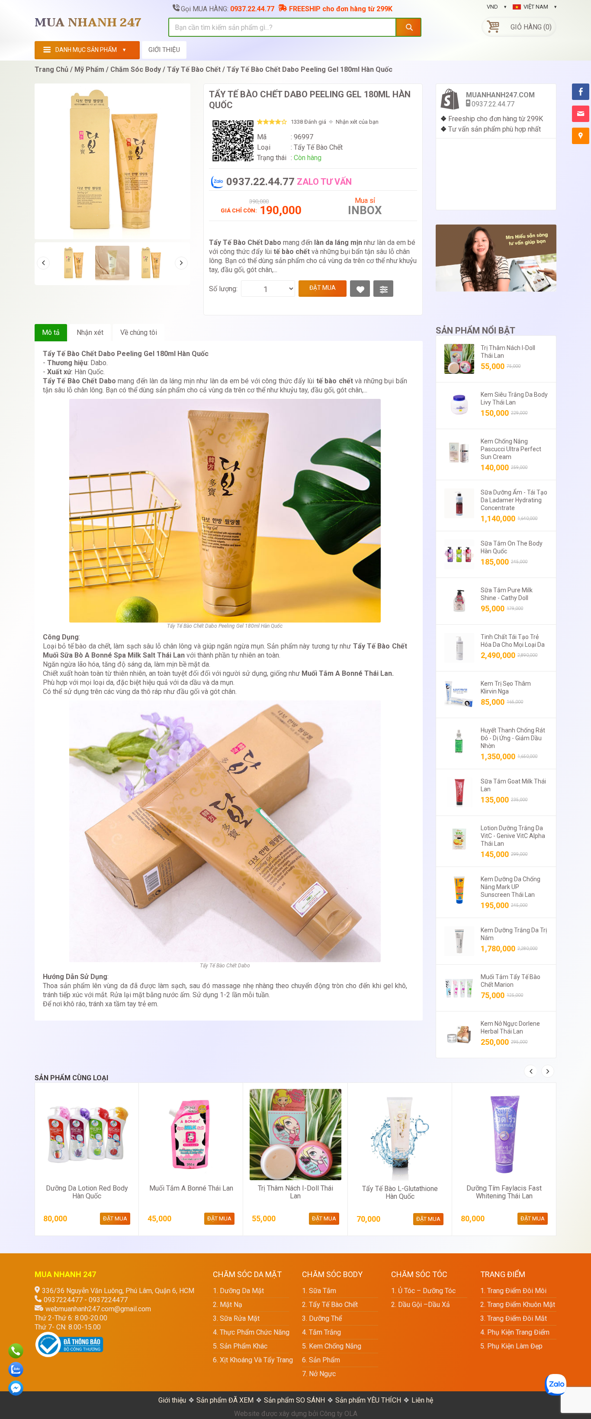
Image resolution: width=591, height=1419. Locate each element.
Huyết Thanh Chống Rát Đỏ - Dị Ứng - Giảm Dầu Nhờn (513, 738)
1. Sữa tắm (319, 1291)
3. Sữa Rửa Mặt (236, 1318)
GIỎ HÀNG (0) (531, 27)
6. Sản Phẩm (321, 1360)
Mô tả (51, 332)
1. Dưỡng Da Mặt (238, 1291)
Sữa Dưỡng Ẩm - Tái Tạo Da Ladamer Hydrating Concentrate (514, 500)
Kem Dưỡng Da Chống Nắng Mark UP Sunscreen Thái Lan (510, 887)
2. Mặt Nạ (227, 1304)
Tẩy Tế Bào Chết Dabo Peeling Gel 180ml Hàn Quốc (309, 69)
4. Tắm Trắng (321, 1332)
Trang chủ (51, 69)
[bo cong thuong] (69, 1336)
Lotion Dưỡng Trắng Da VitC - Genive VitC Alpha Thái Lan (513, 836)
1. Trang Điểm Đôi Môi (513, 1291)
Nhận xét (90, 332)
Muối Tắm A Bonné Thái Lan (191, 1188)
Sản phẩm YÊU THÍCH (368, 1400)
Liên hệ (422, 1400)
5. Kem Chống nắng (331, 1346)
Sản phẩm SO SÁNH (294, 1400)
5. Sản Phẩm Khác (240, 1346)
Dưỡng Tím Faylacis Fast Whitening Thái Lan (504, 1192)
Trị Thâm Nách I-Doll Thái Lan (295, 1192)
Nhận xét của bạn (357, 122)
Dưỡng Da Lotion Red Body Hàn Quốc (87, 1192)
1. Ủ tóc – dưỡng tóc (423, 1291)
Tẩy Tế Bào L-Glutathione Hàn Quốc (400, 1193)
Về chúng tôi (138, 332)
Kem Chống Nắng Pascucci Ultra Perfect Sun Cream (511, 449)
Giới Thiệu (164, 50)
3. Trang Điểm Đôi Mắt (513, 1318)
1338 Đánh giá (308, 122)
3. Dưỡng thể (322, 1318)
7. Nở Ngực (319, 1374)
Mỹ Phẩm (89, 69)
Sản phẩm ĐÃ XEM (225, 1400)
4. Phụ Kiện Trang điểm (514, 1332)
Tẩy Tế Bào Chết (194, 69)
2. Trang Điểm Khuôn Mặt (517, 1304)
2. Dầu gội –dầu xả (420, 1304)
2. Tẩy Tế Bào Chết (330, 1304)
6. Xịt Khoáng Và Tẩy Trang (251, 1360)
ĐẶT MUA (322, 287)
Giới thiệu (172, 1400)
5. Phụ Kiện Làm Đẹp (511, 1346)
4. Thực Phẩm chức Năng (251, 1332)
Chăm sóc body (135, 69)
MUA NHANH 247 (88, 22)
